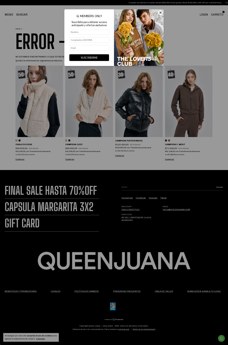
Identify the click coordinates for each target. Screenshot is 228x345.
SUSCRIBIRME (89, 57)
